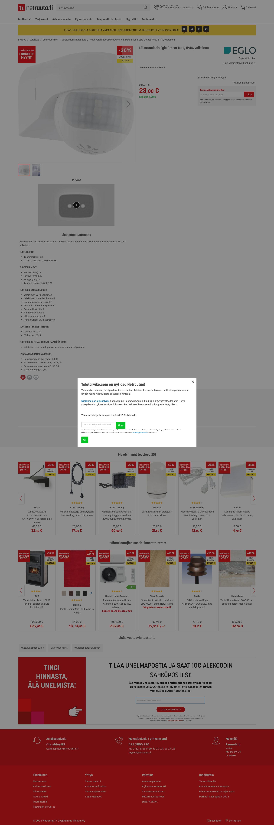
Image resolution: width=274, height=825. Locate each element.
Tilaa (121, 425)
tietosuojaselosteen (140, 432)
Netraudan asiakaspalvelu (95, 400)
